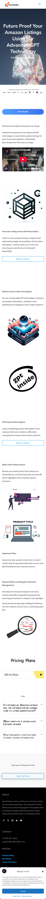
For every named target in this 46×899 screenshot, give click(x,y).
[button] (43, 871)
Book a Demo (23, 258)
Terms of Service (9, 862)
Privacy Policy (8, 855)
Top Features (23, 112)
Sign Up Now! (23, 776)
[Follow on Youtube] (21, 820)
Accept (23, 891)
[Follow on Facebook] (4, 820)
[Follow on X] (8, 820)
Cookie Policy (16, 896)
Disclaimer (6, 859)
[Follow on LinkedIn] (16, 820)
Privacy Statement (27, 896)
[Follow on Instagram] (12, 820)
